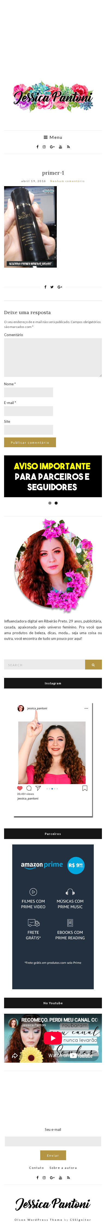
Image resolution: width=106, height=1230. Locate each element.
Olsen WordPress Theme (39, 1219)
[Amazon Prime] (53, 916)
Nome (10, 384)
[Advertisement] (53, 43)
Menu (55, 137)
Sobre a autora (63, 1167)
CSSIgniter (80, 1219)
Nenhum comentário (67, 181)
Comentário (13, 335)
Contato (36, 1167)
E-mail (10, 402)
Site (7, 421)
